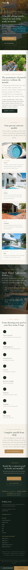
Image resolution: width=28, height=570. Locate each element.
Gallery (3, 524)
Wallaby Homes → (5, 538)
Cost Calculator (21, 555)
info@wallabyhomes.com (6, 514)
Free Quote (4, 532)
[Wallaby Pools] (5, 2)
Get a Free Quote (9, 38)
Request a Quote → (9, 110)
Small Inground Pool (6, 553)
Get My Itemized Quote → (14, 451)
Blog (3, 530)
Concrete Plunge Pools (6, 520)
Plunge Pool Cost (23, 551)
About (3, 526)
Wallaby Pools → (5, 540)
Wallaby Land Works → (6, 546)
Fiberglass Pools (5, 522)
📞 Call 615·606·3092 (7, 568)
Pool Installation (6, 555)
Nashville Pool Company (6, 551)
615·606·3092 (5, 510)
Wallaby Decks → (5, 542)
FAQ (3, 528)
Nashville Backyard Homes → (7, 544)
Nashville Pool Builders (15, 551)
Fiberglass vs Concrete (14, 555)
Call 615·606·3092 (9, 43)
